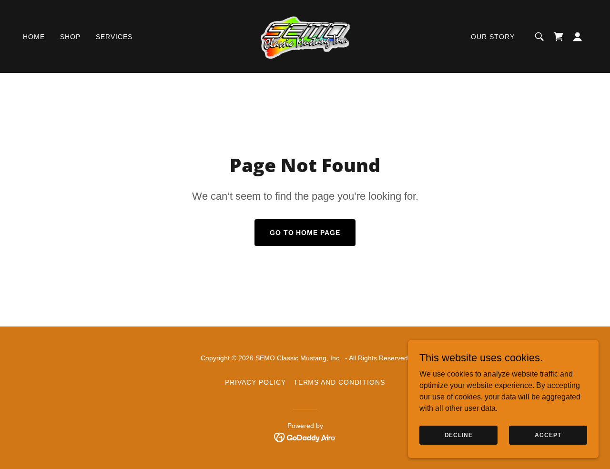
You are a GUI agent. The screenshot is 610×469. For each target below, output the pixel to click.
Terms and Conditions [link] (340, 382)
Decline (459, 434)
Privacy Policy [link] (255, 382)
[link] (305, 36)
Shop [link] (70, 37)
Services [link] (114, 37)
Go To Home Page (305, 232)
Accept (548, 434)
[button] (558, 36)
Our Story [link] (493, 37)
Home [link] (34, 37)
